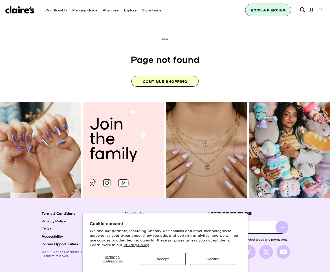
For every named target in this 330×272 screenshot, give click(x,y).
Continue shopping (165, 81)
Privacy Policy (136, 244)
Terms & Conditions (58, 213)
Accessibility (52, 236)
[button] (302, 10)
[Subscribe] (281, 227)
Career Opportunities (60, 243)
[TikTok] (93, 182)
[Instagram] (106, 182)
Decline (213, 258)
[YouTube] (123, 182)
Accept (163, 258)
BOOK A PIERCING (268, 10)
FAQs (46, 228)
